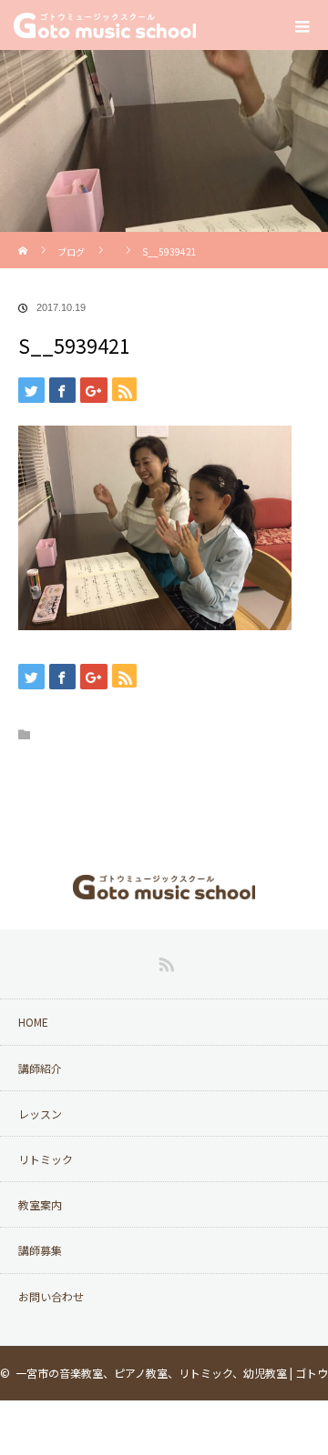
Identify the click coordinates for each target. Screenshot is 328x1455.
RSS (164, 961)
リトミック (45, 1159)
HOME (33, 1021)
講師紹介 (40, 1068)
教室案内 (40, 1204)
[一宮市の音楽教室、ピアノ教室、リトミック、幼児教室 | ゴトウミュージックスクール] (164, 886)
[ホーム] (24, 239)
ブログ (71, 251)
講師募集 (40, 1250)
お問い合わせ (51, 1296)
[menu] (302, 25)
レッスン (40, 1113)
